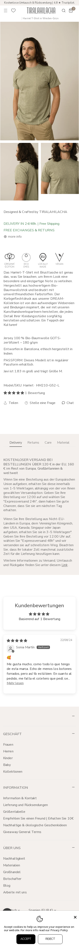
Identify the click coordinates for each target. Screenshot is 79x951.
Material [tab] (63, 442)
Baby (7, 765)
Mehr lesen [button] (15, 683)
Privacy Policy (59, 930)
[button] (71, 10)
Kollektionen (12, 771)
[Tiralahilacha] (41, 10)
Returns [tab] (33, 442)
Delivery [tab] (15, 442)
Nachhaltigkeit (14, 858)
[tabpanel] (39, 512)
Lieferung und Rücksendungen (25, 805)
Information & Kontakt (20, 798)
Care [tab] (48, 442)
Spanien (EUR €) (41, 910)
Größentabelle (14, 811)
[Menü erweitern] (6, 10)
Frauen (8, 744)
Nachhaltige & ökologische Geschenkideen (35, 825)
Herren (8, 751)
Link (64, 565)
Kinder (8, 758)
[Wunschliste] (13, 10)
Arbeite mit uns (15, 892)
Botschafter (12, 878)
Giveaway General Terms (22, 832)
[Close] (75, 917)
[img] (17, 640)
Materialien (11, 865)
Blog (6, 885)
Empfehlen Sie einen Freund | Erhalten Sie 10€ (38, 818)
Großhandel (12, 872)
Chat (70, 403)
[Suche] (61, 10)
